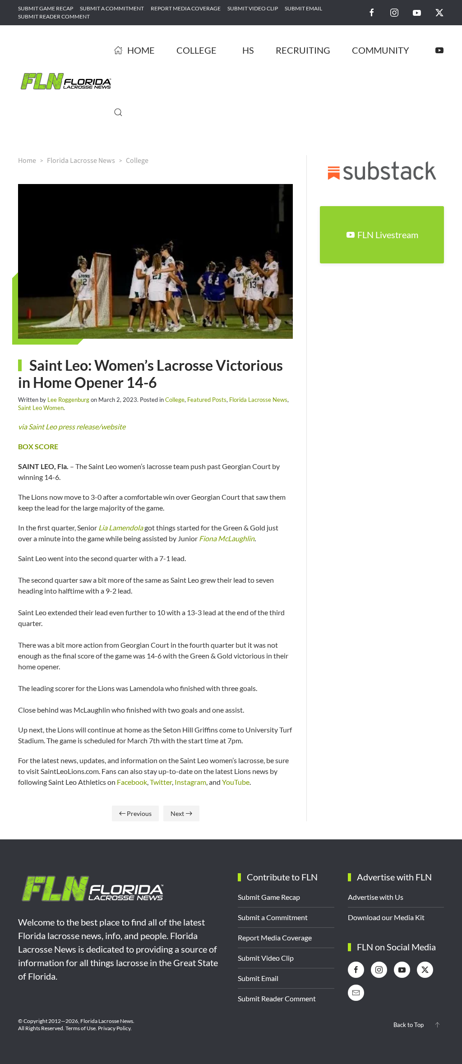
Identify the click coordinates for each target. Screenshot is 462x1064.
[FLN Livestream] (439, 50)
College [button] (196, 50)
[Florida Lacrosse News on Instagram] (394, 12)
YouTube (235, 782)
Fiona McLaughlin (226, 538)
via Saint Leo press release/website (71, 426)
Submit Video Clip (252, 8)
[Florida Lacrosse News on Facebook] (371, 12)
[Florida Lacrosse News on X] (439, 12)
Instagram (190, 782)
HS (248, 50)
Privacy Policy (114, 1028)
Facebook (132, 782)
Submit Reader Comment (54, 16)
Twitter (161, 782)
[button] (118, 112)
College (175, 399)
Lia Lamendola (120, 527)
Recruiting (303, 50)
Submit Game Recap (45, 8)
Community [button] (380, 50)
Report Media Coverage (186, 8)
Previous (139, 813)
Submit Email (303, 8)
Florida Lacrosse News (258, 399)
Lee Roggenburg (68, 399)
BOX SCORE (38, 446)
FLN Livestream (387, 234)
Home (141, 50)
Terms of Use (80, 1028)
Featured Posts (206, 399)
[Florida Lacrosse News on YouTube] (416, 12)
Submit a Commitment (112, 8)
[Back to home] (66, 81)
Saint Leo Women (41, 407)
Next (177, 813)
